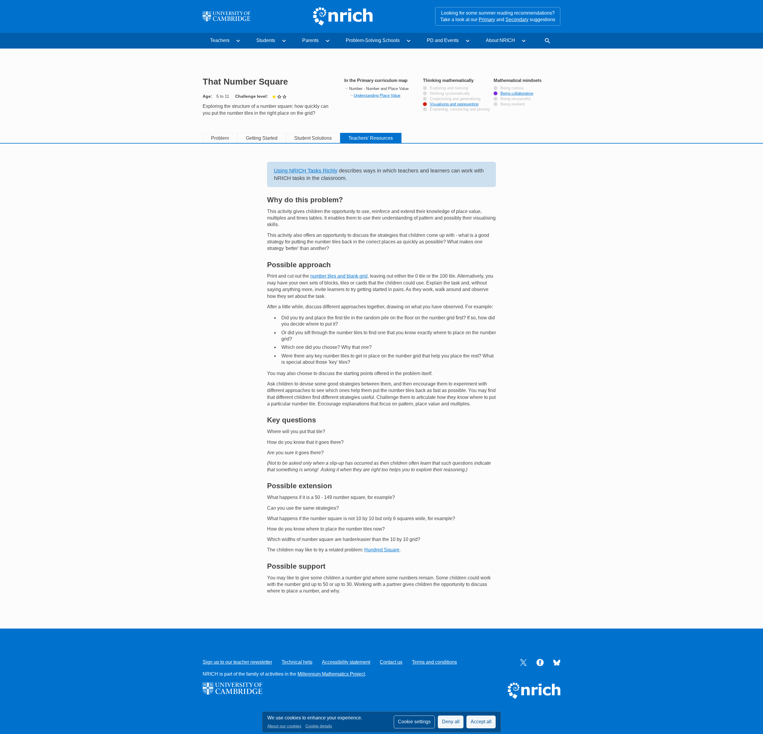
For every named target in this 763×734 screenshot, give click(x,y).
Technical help (297, 662)
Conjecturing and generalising (455, 99)
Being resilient (512, 104)
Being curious (512, 88)
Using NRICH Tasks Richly (305, 171)
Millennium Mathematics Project (331, 674)
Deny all (451, 721)
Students (265, 40)
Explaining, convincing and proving (460, 109)
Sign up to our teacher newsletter (237, 662)
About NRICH (500, 40)
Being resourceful (515, 99)
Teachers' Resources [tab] (370, 138)
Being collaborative (516, 93)
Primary (487, 19)
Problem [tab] (220, 138)
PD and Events (443, 40)
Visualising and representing (454, 104)
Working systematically (450, 93)
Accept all (481, 721)
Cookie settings (414, 721)
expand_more (238, 40)
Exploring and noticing (449, 88)
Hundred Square (381, 549)
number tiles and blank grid (338, 276)
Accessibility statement (346, 662)
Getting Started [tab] (261, 138)
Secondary (516, 19)
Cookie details (318, 726)
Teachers (219, 40)
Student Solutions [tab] (313, 138)
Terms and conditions (434, 662)
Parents (310, 40)
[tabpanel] (381, 378)
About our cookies (284, 726)
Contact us (391, 662)
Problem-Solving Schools (373, 40)
